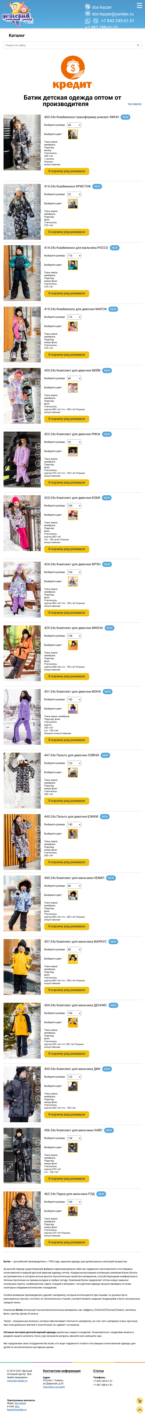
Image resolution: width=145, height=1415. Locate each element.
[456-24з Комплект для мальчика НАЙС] (22, 1182)
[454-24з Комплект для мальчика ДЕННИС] (22, 1057)
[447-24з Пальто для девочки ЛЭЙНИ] (22, 807)
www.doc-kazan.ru (17, 1380)
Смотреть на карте (54, 1387)
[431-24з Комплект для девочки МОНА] (22, 744)
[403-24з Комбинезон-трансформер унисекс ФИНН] (22, 169)
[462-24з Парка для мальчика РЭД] (22, 1246)
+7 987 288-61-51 (101, 27)
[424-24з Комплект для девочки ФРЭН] (22, 616)
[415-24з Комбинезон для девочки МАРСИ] (22, 361)
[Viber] (95, 21)
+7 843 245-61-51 (117, 20)
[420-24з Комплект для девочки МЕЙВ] (22, 423)
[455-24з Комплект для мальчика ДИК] (22, 1121)
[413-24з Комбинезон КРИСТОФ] (22, 239)
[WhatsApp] (87, 21)
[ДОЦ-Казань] (18, 14)
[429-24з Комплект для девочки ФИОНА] (22, 680)
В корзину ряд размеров (66, 171)
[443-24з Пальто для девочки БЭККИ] (22, 869)
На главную (134, 103)
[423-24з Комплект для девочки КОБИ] (22, 550)
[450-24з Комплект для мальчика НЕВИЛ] (22, 930)
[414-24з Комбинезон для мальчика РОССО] (22, 300)
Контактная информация (61, 1371)
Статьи (98, 1371)
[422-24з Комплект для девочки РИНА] (22, 486)
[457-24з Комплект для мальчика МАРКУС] (22, 994)
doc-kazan (20, 1403)
